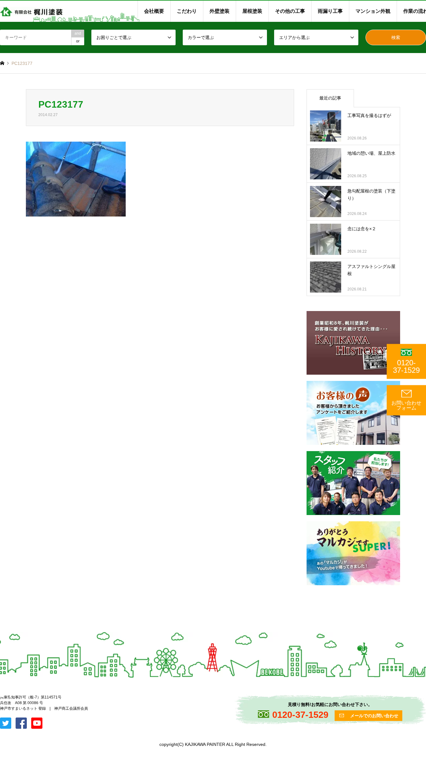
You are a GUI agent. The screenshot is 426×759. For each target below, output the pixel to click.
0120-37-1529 (406, 366)
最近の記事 (330, 97)
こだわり (187, 11)
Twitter (2, 695)
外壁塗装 (220, 11)
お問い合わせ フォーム (406, 405)
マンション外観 (373, 11)
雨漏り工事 (330, 11)
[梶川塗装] (31, 11)
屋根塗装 (252, 11)
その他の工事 (290, 11)
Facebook (10, 695)
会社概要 (154, 11)
